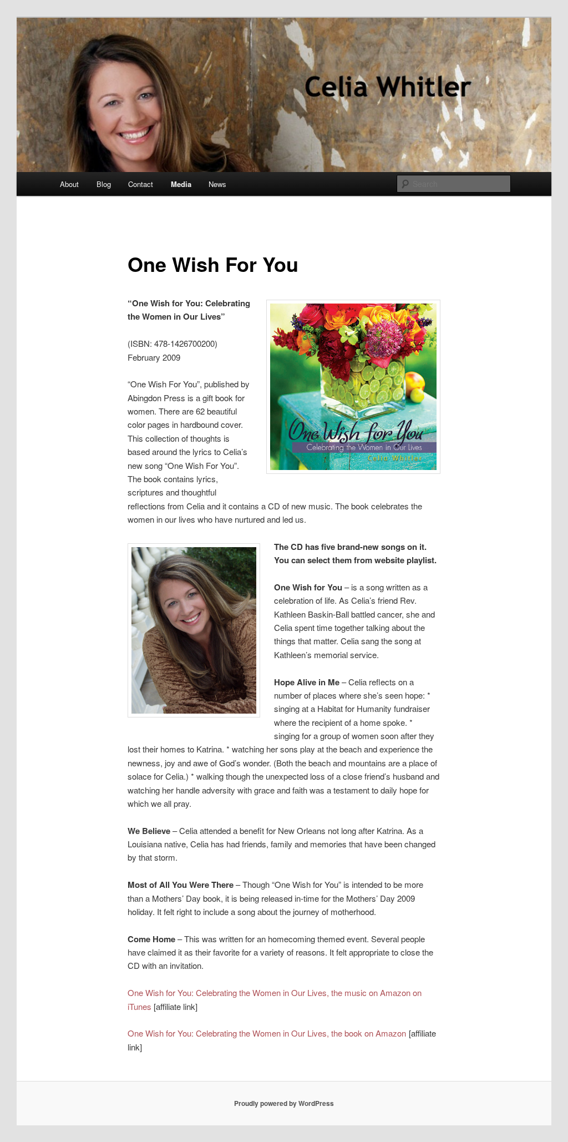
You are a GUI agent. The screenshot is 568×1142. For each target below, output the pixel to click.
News (217, 184)
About (69, 184)
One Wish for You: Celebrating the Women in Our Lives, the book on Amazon (267, 1033)
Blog (104, 184)
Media (181, 184)
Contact (140, 184)
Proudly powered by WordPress (284, 1103)
